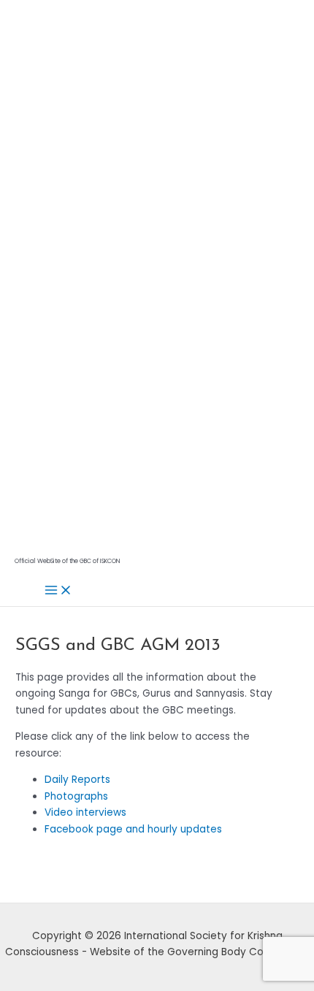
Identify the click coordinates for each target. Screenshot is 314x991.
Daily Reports (77, 780)
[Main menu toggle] (58, 591)
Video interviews (85, 812)
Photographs (76, 796)
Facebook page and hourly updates (133, 829)
